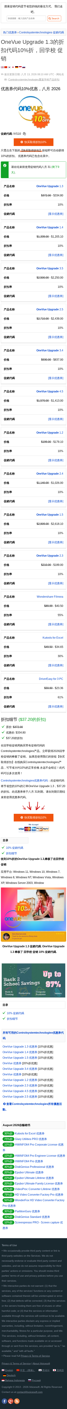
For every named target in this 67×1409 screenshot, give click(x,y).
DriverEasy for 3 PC (51, 678)
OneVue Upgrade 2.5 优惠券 (20, 1096)
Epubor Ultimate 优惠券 (29, 1172)
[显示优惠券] (55, 213)
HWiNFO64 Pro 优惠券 (29, 1161)
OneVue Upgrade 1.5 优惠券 (20, 1057)
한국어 (45, 1370)
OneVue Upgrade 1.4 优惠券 (20, 1052)
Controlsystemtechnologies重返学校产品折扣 (33, 79)
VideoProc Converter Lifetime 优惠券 (37, 1189)
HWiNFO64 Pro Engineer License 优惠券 (40, 1155)
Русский (36, 1380)
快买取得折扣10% (35, 142)
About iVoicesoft (41, 1363)
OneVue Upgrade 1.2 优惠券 (20, 1079)
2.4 (49, 473)
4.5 (49, 391)
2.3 (49, 555)
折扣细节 (11, 853)
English (9, 1370)
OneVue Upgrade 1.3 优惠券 (20, 1046)
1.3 (49, 186)
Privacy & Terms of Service (35, 1355)
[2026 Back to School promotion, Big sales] (33, 996)
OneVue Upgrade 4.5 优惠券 (20, 1091)
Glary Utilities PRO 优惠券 (31, 1139)
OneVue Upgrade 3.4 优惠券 (20, 1068)
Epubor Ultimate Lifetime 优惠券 (34, 1177)
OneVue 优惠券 (12, 1063)
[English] (2, 67)
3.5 (49, 268)
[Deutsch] (16, 67)
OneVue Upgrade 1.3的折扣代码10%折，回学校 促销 (32, 50)
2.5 (49, 309)
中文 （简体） (27, 1370)
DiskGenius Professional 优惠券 (34, 1166)
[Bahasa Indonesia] (20, 67)
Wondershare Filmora (50, 596)
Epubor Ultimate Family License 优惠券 (39, 1183)
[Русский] (23, 67)
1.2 (49, 432)
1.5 (49, 514)
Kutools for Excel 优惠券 (29, 1133)
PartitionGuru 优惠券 (27, 1211)
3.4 (49, 350)
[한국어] (9, 67)
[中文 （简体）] (5, 67)
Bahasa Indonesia (15, 1380)
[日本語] (13, 67)
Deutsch (11, 1375)
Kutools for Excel (53, 637)
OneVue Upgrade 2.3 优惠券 (20, 1085)
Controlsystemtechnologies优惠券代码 (24, 780)
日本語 (60, 1370)
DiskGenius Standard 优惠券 (32, 1216)
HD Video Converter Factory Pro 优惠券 (39, 1194)
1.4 (49, 227)
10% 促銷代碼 (14, 847)
